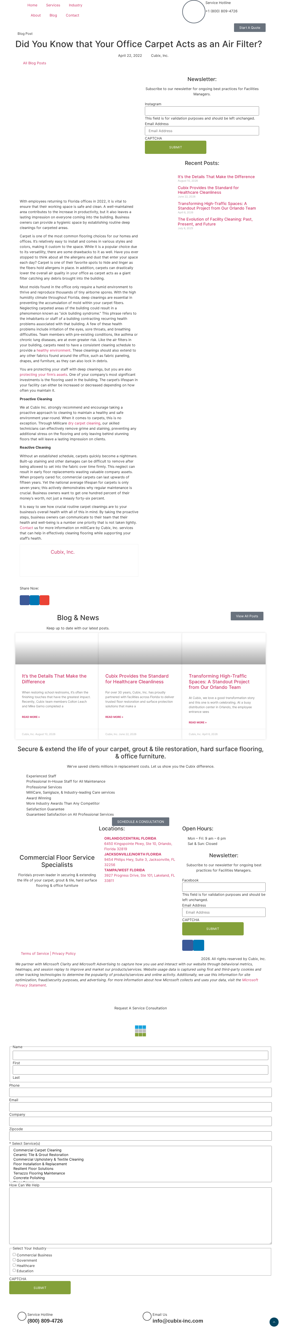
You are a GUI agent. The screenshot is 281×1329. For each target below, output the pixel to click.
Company (17, 1114)
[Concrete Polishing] (140, 1178)
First (16, 1063)
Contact (72, 15)
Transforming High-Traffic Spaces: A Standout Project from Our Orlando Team (217, 206)
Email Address (157, 123)
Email (13, 1100)
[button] (25, 600)
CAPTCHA (153, 138)
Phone (14, 1085)
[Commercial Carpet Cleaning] (140, 1150)
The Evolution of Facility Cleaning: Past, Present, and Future (215, 221)
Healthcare (26, 1265)
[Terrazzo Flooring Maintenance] (140, 1173)
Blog (53, 15)
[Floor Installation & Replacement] (140, 1164)
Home (32, 5)
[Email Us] (147, 1316)
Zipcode (16, 1129)
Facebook (190, 880)
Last (16, 1077)
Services (53, 5)
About (36, 15)
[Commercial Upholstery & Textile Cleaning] (140, 1159)
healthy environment (53, 350)
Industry (75, 5)
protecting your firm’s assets (43, 374)
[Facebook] (187, 945)
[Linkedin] (198, 945)
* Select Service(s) (24, 1143)
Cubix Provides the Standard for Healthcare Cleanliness (208, 190)
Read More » (31, 717)
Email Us (160, 1314)
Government (27, 1260)
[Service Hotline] (193, 11)
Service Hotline (218, 2)
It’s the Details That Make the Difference (216, 176)
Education (25, 1271)
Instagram (153, 104)
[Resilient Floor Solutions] (140, 1168)
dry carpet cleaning (84, 423)
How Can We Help (24, 1185)
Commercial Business (34, 1255)
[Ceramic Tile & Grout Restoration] (140, 1154)
